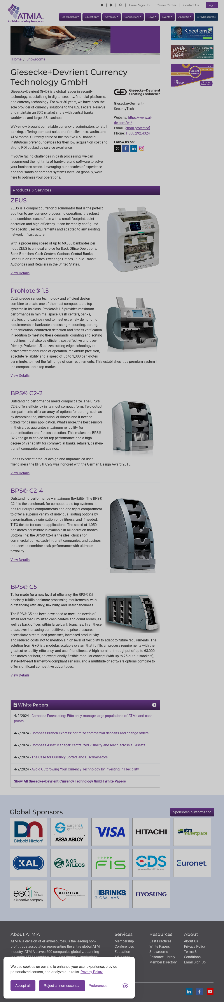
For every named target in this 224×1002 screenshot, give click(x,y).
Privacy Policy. (91, 971)
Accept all (23, 985)
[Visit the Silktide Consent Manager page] (125, 985)
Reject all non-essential (62, 985)
